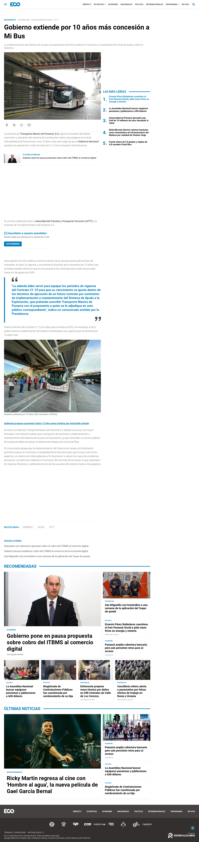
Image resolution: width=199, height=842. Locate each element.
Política (139, 4)
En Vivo (185, 4)
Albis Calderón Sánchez (125, 700)
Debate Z (87, 4)
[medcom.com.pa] (147, 826)
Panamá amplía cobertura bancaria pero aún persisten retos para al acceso (126, 648)
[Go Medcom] (99, 826)
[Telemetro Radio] (135, 826)
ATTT (51, 527)
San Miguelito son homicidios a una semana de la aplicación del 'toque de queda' (47, 556)
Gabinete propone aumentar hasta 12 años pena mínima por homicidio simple (46, 423)
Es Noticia (99, 4)
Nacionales (126, 4)
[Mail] (29, 125)
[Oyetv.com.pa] (76, 826)
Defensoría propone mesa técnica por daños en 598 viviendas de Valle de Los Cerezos (95, 691)
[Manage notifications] (192, 828)
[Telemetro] (52, 826)
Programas (171, 4)
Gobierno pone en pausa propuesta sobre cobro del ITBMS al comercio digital (59, 158)
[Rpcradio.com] (111, 826)
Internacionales (154, 4)
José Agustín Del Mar (15, 654)
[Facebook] (6, 125)
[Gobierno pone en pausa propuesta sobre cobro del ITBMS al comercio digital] (12, 162)
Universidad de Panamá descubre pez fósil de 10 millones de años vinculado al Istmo (128, 120)
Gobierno (28, 527)
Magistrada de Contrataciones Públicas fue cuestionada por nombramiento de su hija (58, 691)
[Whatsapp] (21, 125)
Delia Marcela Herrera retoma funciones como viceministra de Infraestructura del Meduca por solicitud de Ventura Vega (129, 132)
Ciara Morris (109, 655)
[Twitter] (14, 125)
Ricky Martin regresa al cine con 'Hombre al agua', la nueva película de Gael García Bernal (52, 784)
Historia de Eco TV (36, 832)
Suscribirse (13, 244)
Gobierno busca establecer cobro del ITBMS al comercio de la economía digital (46, 551)
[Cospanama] (88, 826)
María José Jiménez (112, 634)
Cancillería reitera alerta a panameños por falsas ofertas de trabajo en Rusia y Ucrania (131, 691)
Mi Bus (41, 527)
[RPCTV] (64, 826)
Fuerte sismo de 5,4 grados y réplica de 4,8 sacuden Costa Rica (128, 143)
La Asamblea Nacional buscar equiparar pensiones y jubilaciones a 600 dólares (128, 109)
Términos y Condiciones (15, 832)
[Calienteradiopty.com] (123, 826)
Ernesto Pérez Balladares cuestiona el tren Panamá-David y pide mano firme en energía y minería (129, 99)
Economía (113, 4)
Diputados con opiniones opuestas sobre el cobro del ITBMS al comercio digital (46, 546)
